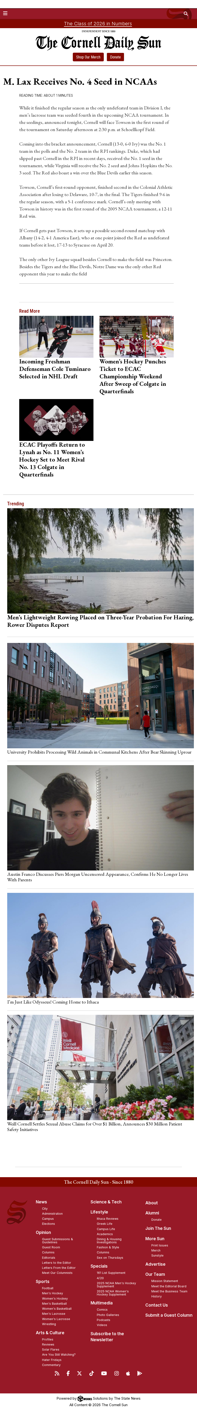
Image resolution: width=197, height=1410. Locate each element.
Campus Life (106, 1229)
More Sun (154, 1238)
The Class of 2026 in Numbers (98, 23)
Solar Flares (50, 1349)
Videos (102, 1325)
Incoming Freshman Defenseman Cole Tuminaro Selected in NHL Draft (55, 368)
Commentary (51, 1365)
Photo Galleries (108, 1315)
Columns (48, 1252)
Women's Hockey (55, 1298)
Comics (102, 1309)
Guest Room (51, 1247)
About (151, 1202)
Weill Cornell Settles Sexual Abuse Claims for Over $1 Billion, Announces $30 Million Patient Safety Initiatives (94, 1126)
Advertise (155, 1264)
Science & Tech (106, 1202)
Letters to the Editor (56, 1262)
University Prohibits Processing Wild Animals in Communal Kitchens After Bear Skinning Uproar (99, 752)
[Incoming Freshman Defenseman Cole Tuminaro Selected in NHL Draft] (56, 337)
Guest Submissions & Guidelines (57, 1240)
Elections (48, 1224)
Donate (115, 57)
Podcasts (103, 1320)
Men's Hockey (52, 1293)
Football (47, 1288)
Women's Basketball (57, 1308)
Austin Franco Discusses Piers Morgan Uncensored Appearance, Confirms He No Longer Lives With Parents (97, 877)
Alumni (152, 1213)
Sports (42, 1281)
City (45, 1208)
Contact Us (156, 1305)
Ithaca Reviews (107, 1218)
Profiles (47, 1339)
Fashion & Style (108, 1247)
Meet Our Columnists (57, 1273)
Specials (99, 1266)
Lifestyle (99, 1212)
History (156, 1296)
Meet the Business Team (169, 1291)
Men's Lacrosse (53, 1313)
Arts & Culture (50, 1332)
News (41, 1202)
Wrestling (49, 1324)
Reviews (48, 1344)
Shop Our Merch (88, 57)
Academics (105, 1234)
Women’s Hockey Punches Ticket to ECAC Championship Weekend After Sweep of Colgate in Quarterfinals (132, 376)
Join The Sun (158, 1228)
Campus (48, 1218)
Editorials (48, 1257)
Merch (155, 1250)
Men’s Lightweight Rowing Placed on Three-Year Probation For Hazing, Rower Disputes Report (100, 621)
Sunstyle (157, 1255)
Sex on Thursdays (110, 1257)
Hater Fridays (52, 1360)
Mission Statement (164, 1281)
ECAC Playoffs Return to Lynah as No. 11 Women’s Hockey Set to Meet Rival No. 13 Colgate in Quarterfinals (52, 459)
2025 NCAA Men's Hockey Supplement (116, 1284)
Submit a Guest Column (168, 1315)
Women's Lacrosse (56, 1319)
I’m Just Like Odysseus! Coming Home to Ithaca (53, 1002)
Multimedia (102, 1303)
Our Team (155, 1274)
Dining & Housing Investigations (109, 1240)
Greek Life (104, 1224)
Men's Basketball (54, 1303)
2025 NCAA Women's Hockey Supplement (113, 1292)
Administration (52, 1213)
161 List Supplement (111, 1273)
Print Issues (159, 1245)
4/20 (100, 1278)
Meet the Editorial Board (168, 1286)
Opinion (43, 1232)
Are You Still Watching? (59, 1354)
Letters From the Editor (59, 1268)
